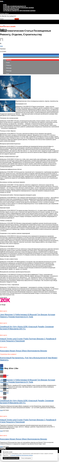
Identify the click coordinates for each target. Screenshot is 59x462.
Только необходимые (26, 458)
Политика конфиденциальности (14, 6)
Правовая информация (11, 9)
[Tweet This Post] (31, 56)
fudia (1, 46)
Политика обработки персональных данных (18, 7)
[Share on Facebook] (31, 54)
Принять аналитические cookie (11, 458)
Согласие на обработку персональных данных (19, 10)
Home (5, 5)
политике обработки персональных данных (22, 455)
